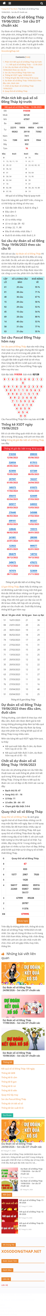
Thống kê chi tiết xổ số (12, 1103)
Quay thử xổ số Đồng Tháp (15, 91)
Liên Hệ (4, 1285)
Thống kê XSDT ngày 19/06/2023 (17, 75)
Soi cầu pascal (13, 346)
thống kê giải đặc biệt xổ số (25, 440)
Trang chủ (5, 9)
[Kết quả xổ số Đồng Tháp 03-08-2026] (10, 1223)
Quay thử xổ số (14, 817)
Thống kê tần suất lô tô (12, 1107)
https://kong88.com (24, 1295)
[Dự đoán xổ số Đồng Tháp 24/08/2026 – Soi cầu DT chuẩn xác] (23, 963)
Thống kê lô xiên (9, 1090)
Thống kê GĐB (8, 1073)
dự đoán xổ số (28, 253)
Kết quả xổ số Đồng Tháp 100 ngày (18, 1068)
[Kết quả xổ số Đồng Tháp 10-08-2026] (10, 1212)
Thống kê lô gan (9, 1081)
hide (28, 57)
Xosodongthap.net (10, 51)
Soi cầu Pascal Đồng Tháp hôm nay (19, 72)
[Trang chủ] (4, 3)
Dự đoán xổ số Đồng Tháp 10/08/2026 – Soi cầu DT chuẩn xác (21, 1054)
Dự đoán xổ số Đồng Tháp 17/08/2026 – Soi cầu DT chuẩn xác (21, 1022)
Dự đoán (14, 9)
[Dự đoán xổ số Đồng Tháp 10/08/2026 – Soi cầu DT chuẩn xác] (23, 1029)
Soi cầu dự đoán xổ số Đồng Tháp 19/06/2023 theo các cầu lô (18, 68)
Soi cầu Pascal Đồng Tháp (13, 1099)
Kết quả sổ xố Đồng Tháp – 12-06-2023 (24, 64)
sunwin (18, 1311)
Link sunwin (5, 1307)
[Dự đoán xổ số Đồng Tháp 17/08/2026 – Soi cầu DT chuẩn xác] (23, 996)
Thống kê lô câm (9, 1077)
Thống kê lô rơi (8, 1086)
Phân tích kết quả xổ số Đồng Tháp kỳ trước (22, 62)
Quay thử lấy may (9, 1094)
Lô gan (10, 586)
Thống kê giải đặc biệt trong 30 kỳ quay (20, 78)
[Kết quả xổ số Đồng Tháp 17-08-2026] (10, 1200)
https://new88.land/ (19, 1300)
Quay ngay (23, 920)
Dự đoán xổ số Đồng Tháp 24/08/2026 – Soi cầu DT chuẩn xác (21, 989)
